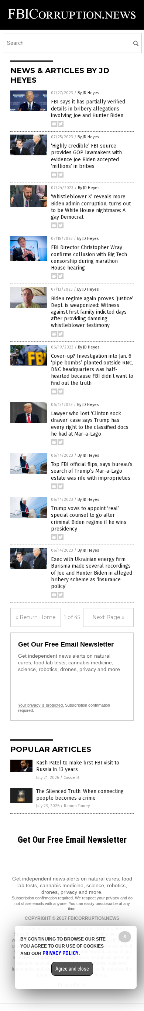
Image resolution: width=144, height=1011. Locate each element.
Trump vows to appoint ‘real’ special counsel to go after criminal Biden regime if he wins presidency (88, 518)
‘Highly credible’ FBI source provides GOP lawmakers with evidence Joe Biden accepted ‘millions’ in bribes (86, 156)
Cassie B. (72, 777)
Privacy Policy (60, 953)
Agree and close (72, 969)
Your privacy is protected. (41, 705)
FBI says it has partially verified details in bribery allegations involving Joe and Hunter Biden (88, 108)
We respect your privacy (97, 898)
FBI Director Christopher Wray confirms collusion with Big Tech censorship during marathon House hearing (89, 257)
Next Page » (108, 617)
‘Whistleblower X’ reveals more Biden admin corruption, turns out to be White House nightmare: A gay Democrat (91, 207)
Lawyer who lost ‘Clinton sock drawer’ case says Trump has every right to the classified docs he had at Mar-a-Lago (89, 423)
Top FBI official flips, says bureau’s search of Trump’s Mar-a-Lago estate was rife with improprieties (92, 471)
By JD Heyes (88, 92)
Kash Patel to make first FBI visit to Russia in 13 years (77, 766)
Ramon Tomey (77, 805)
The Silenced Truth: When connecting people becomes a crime (80, 794)
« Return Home (36, 617)
